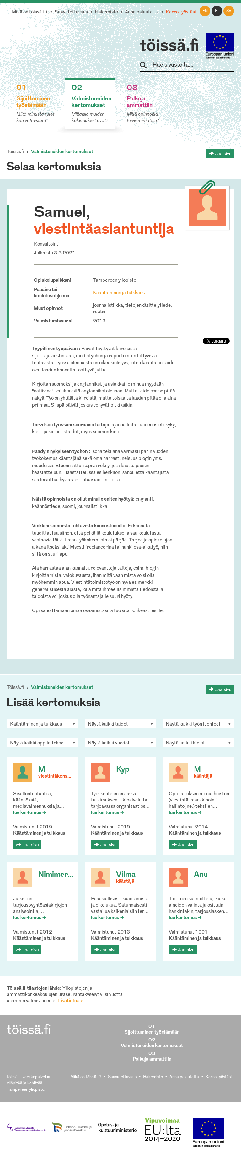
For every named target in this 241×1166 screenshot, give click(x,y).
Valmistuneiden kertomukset (62, 152)
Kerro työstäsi (181, 12)
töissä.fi (169, 46)
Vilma (126, 875)
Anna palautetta (142, 12)
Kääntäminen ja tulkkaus (119, 293)
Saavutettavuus (71, 12)
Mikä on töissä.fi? (30, 12)
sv (228, 11)
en (205, 11)
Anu (201, 875)
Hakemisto (106, 12)
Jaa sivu (223, 153)
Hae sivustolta (146, 65)
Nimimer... (55, 875)
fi (217, 11)
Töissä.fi (15, 152)
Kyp (122, 770)
